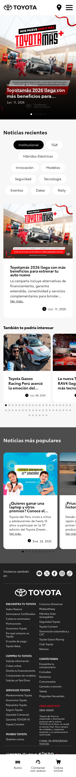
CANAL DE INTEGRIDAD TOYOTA (53, 742)
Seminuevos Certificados (20, 614)
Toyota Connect (15, 724)
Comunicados (47, 681)
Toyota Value (13, 646)
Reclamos (45, 676)
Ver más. (17, 300)
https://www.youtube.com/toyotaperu (39, 573)
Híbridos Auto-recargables (48, 615)
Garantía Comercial (17, 714)
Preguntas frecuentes (51, 696)
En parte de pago (16, 641)
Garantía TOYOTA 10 (18, 719)
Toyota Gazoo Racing (51, 639)
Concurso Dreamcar (51, 604)
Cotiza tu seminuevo (18, 618)
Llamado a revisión (50, 686)
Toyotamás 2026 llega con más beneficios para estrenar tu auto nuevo (38, 270)
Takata (43, 691)
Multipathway (47, 608)
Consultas (45, 672)
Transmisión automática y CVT (54, 632)
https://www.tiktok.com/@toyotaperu (70, 573)
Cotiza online (13, 665)
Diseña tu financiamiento (20, 670)
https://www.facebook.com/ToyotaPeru (54, 573)
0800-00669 (46, 710)
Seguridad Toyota (49, 621)
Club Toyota (46, 644)
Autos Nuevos (14, 609)
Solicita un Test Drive (18, 680)
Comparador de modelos (21, 675)
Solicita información (17, 661)
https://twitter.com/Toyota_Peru (47, 573)
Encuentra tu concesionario (47, 665)
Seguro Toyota (14, 709)
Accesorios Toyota (16, 628)
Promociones (13, 623)
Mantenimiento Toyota (19, 695)
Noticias (44, 649)
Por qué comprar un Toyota (17, 634)
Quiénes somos (15, 739)
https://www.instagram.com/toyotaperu (62, 573)
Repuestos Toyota (16, 705)
